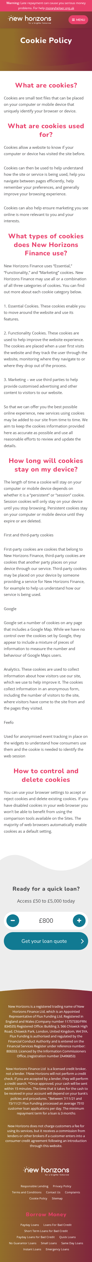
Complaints (72, 1192)
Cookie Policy (38, 1198)
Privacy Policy (62, 1186)
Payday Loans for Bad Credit (36, 1237)
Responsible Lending (34, 1186)
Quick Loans (67, 1237)
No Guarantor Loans (22, 1243)
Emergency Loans (57, 1249)
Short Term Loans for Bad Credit (46, 1231)
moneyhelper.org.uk (59, 8)
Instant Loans (32, 1249)
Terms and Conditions (26, 1192)
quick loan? (63, 889)
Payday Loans (29, 1225)
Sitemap (57, 1198)
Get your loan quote (44, 941)
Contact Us (53, 1192)
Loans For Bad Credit (57, 1225)
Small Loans (49, 1243)
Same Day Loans (72, 1243)
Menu (80, 20)
